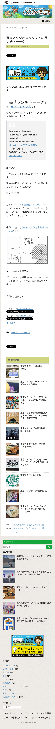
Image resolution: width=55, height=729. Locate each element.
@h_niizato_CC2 (25, 308)
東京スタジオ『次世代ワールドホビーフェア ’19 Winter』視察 (33, 400)
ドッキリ (6, 672)
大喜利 (5, 690)
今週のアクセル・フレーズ (13, 686)
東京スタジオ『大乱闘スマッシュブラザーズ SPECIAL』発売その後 (34, 462)
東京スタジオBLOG (20, 332)
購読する (9, 542)
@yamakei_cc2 (24, 315)
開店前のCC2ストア (11, 697)
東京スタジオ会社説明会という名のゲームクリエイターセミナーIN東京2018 (33, 415)
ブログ (5, 679)
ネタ (4, 676)
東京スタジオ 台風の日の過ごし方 (28, 525)
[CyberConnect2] (19, 2)
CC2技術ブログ (9, 665)
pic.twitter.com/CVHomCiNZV (23, 145)
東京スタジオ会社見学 (30, 475)
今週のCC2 (7, 683)
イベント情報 (8, 669)
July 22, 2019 (15, 155)
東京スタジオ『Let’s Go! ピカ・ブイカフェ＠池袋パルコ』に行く (33, 509)
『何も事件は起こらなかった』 (32, 205)
